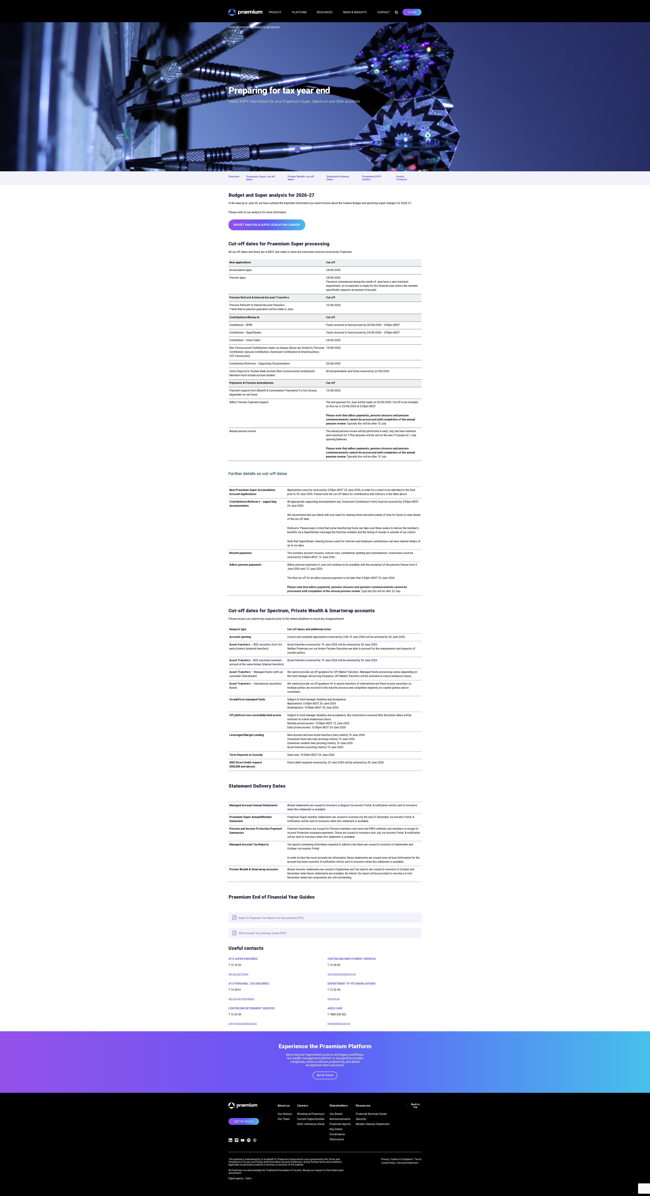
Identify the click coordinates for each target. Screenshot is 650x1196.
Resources (243, 27)
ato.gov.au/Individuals (241, 998)
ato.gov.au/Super (238, 974)
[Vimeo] (236, 1140)
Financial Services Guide (371, 1114)
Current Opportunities (310, 1119)
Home (232, 27)
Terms (418, 1159)
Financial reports (340, 1124)
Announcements (340, 1119)
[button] (277, 12)
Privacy (385, 1159)
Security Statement (407, 1162)
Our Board (336, 1114)
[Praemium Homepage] (245, 12)
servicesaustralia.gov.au (243, 1023)
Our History (285, 1114)
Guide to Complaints (402, 1159)
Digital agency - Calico (240, 1178)
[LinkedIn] (230, 1140)
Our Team (284, 1119)
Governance (337, 1134)
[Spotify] (249, 1140)
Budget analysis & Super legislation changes (267, 224)
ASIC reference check (310, 1124)
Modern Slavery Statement (372, 1124)
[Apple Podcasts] (255, 1140)
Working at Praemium (310, 1114)
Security (361, 1119)
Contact (383, 12)
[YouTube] (242, 1140)
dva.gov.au (334, 998)
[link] (412, 12)
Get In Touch (325, 1075)
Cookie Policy (388, 1162)
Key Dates (336, 1129)
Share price (337, 1139)
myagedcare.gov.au (339, 1023)
